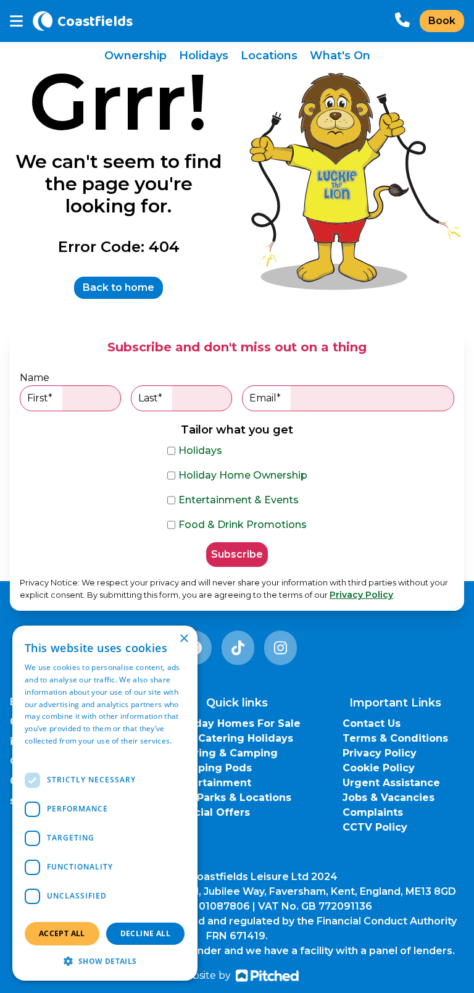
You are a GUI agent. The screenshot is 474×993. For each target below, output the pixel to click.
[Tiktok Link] (238, 648)
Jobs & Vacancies (388, 797)
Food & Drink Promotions (242, 524)
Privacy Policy (361, 594)
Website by (203, 975)
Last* (150, 398)
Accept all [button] (62, 933)
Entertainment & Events (238, 500)
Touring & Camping (226, 753)
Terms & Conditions (395, 738)
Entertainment (212, 783)
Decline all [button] (145, 933)
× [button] (183, 638)
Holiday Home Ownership (242, 475)
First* (39, 398)
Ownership (135, 55)
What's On (340, 55)
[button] (105, 960)
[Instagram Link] (280, 648)
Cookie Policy (379, 768)
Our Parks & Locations (232, 797)
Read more (44, 753)
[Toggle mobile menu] (16, 21)
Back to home (118, 287)
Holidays (203, 55)
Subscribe (237, 554)
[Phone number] (402, 21)
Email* (265, 398)
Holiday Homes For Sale (237, 723)
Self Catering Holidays (233, 738)
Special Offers (212, 812)
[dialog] (105, 803)
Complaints (373, 812)
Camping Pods (213, 768)
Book (441, 21)
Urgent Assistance (391, 783)
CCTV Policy (375, 827)
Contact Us (372, 723)
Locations (269, 55)
